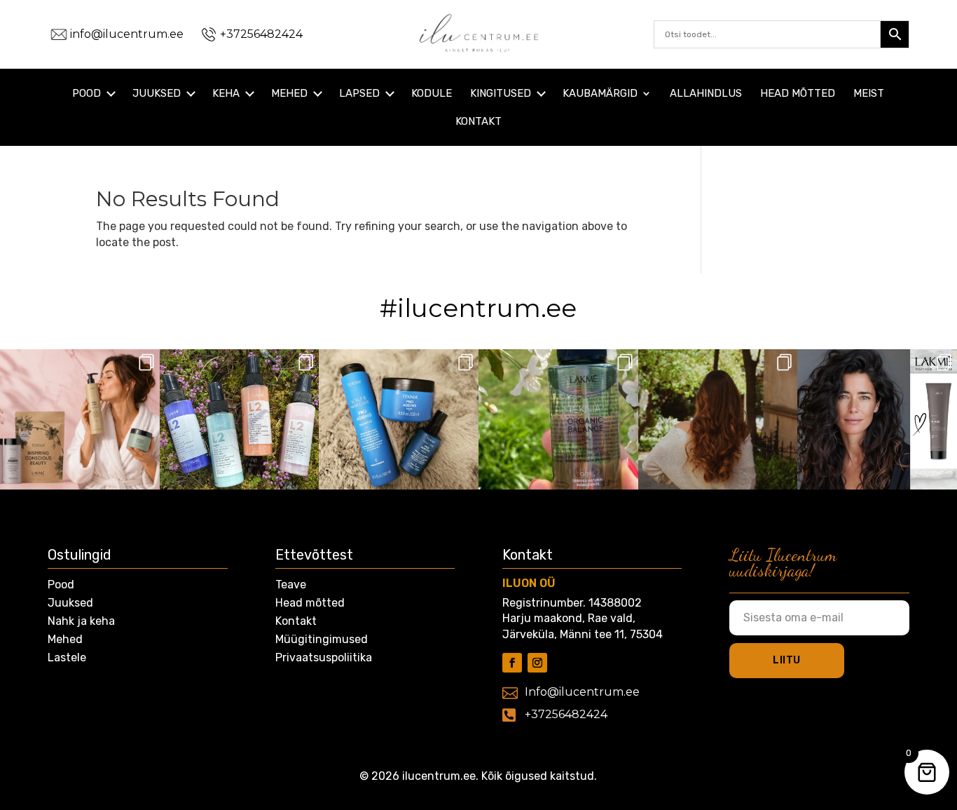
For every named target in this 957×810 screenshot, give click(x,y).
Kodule (431, 94)
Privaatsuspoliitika (323, 657)
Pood (86, 94)
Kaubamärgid (600, 94)
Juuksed (156, 94)
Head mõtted (797, 94)
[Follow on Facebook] (512, 663)
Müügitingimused (321, 639)
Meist (868, 94)
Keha (226, 94)
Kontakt (478, 122)
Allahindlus (706, 94)
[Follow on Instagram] (537, 663)
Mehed (289, 94)
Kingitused (500, 94)
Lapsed (359, 94)
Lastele (67, 657)
